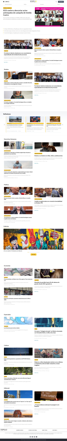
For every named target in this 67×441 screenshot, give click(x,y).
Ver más (33, 254)
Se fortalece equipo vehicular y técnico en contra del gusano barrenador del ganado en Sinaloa (22, 30)
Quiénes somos (19, 430)
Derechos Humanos (8, 4)
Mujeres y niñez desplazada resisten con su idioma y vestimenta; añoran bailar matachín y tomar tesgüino (48, 363)
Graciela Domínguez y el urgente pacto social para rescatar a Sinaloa (17, 32)
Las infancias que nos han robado (12, 328)
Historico (55, 430)
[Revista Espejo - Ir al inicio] (4, 429)
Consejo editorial (32, 430)
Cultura (58, 4)
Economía (42, 4)
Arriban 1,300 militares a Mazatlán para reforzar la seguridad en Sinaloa (18, 28)
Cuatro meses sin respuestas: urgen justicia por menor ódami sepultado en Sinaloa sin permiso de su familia (18, 172)
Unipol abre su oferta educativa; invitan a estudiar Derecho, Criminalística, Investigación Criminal (18, 83)
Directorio (44, 430)
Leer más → (6, 62)
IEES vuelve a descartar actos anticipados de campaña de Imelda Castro (17, 12)
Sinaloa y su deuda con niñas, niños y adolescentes (48, 155)
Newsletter (61, 1)
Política (25, 4)
